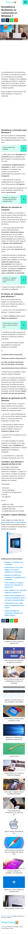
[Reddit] (16, 20)
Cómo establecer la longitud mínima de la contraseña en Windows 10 (14, 585)
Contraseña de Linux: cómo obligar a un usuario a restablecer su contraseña (14, 570)
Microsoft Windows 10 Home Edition (13, 522)
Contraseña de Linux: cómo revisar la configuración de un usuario (14, 605)
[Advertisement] (14, 56)
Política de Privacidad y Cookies (15, 926)
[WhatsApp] (12, 20)
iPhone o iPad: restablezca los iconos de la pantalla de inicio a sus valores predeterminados (15, 598)
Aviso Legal (4, 926)
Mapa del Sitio (9, 928)
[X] (7, 20)
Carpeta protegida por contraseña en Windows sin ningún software (14, 613)
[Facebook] (3, 20)
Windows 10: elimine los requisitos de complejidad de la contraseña (15, 577)
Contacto (3, 928)
